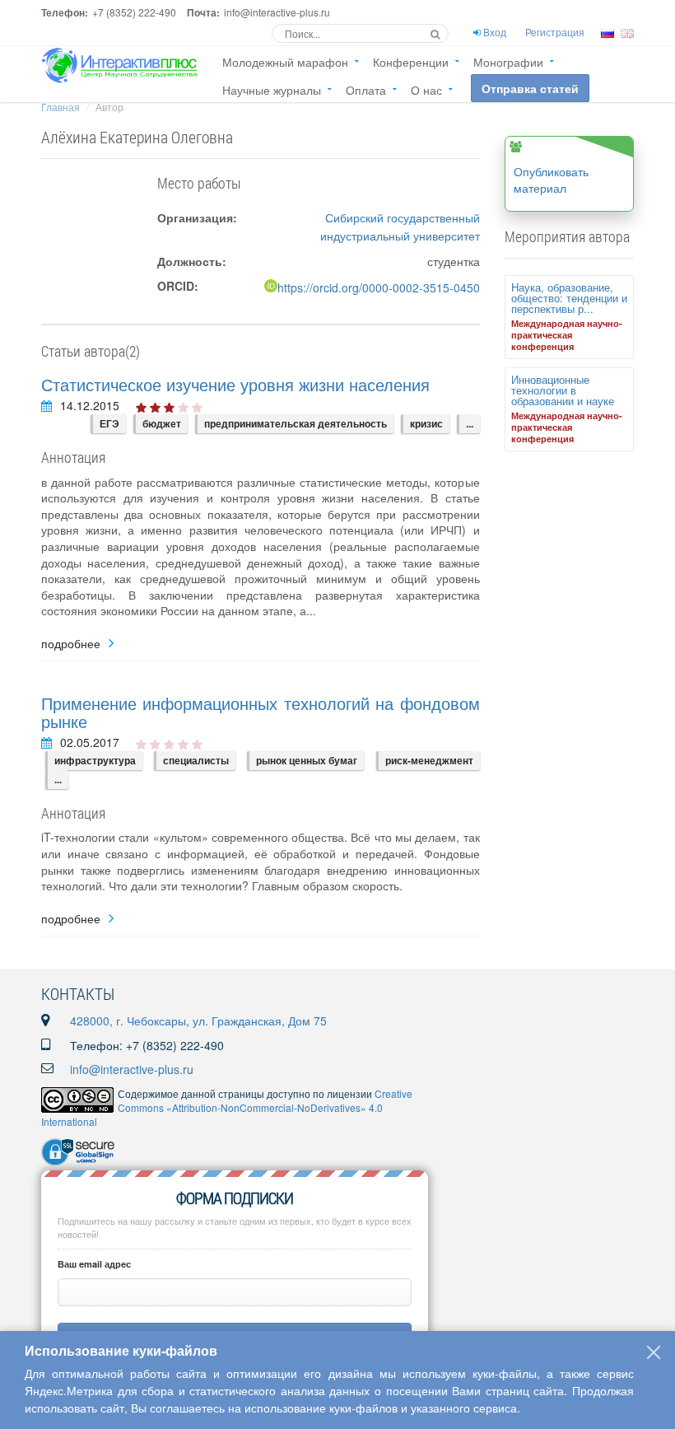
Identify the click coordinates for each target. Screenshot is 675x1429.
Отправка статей (530, 88)
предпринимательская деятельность (295, 423)
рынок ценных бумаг (306, 760)
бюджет (161, 423)
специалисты (196, 760)
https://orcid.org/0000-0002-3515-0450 (378, 287)
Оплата (366, 90)
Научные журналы (271, 90)
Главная (60, 107)
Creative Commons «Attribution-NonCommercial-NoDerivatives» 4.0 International (226, 1107)
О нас (426, 90)
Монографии (508, 62)
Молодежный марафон (285, 62)
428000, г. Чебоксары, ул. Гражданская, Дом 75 (198, 1020)
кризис (426, 423)
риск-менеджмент (429, 760)
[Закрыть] (653, 1352)
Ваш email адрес (94, 1264)
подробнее (70, 643)
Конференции (411, 62)
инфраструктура (95, 760)
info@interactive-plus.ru (131, 1069)
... (469, 423)
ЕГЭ (109, 423)
